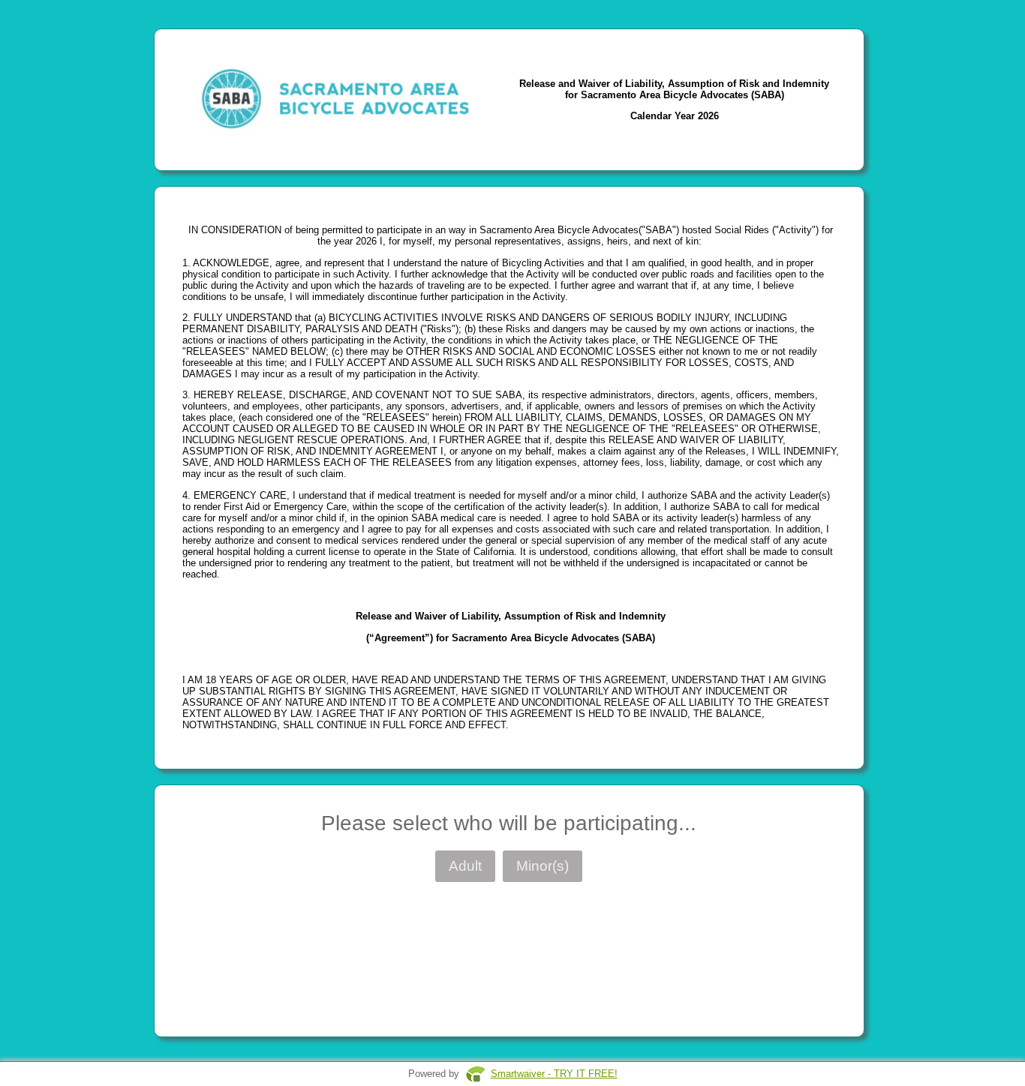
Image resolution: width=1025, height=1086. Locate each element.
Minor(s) (542, 866)
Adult (465, 866)
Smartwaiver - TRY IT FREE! (554, 1073)
